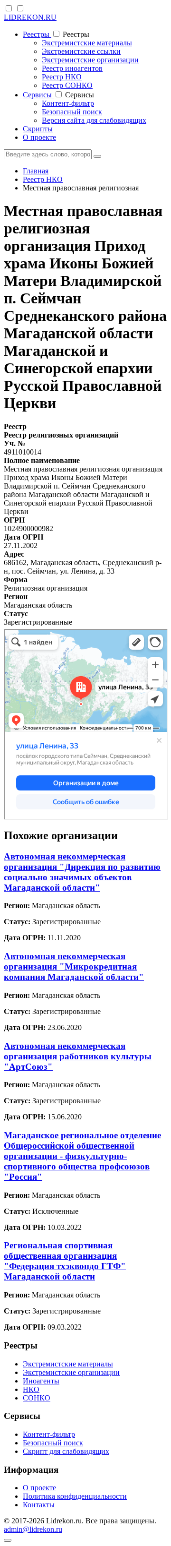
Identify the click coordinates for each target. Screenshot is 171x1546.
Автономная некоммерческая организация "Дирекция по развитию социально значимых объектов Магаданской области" (82, 872)
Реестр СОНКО (67, 85)
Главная (35, 171)
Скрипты (38, 129)
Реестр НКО (62, 77)
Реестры (37, 34)
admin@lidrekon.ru (33, 1529)
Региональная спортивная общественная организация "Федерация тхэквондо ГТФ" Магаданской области (65, 1260)
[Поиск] (97, 156)
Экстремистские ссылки (81, 51)
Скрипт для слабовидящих (66, 1451)
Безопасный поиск (72, 112)
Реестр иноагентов (72, 68)
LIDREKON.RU (30, 17)
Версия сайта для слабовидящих (94, 120)
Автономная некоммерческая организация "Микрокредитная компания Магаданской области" (74, 966)
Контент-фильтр (68, 103)
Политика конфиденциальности (75, 1496)
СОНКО (36, 1398)
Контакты (39, 1505)
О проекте (39, 137)
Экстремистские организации (90, 60)
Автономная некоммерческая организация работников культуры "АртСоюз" (78, 1056)
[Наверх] (7, 1540)
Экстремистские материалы (87, 43)
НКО (31, 1389)
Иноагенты (41, 1381)
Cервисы (38, 95)
